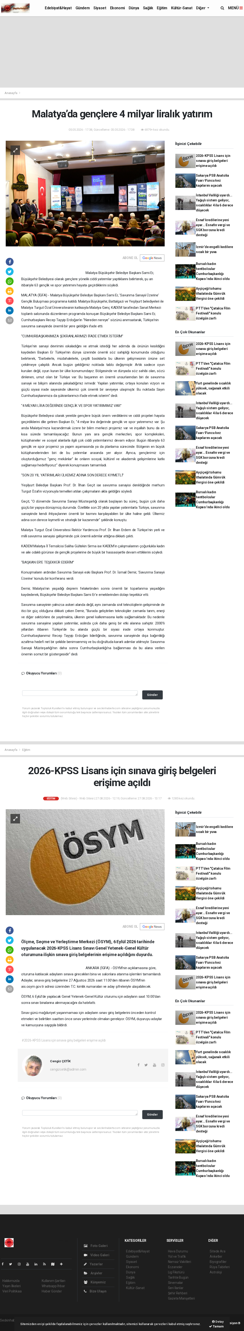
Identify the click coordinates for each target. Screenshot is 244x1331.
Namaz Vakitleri (179, 1262)
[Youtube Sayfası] (29, 1264)
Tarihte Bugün (178, 1277)
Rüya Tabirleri (219, 1267)
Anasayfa (11, 93)
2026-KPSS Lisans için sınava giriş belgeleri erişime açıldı (213, 161)
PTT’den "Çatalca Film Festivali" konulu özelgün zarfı (213, 313)
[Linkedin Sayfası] (38, 1264)
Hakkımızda (11, 1281)
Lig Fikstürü (176, 1272)
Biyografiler (218, 1262)
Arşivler (96, 1273)
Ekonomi (117, 8)
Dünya (134, 8)
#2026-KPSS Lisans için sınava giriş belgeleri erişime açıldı (64, 1040)
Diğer (201, 8)
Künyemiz (98, 1282)
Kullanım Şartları (53, 1281)
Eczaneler (175, 1267)
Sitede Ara (217, 1251)
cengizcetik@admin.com (68, 1069)
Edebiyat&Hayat (58, 8)
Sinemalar (175, 1283)
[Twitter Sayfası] (12, 1264)
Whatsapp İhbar (53, 1286)
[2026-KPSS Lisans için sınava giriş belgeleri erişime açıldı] (85, 862)
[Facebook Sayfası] (4, 1264)
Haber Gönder (52, 1291)
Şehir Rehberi (178, 1293)
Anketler (216, 1256)
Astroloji (216, 1272)
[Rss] (46, 1264)
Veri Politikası (12, 1291)
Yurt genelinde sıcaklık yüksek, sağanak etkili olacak (213, 388)
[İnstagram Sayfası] (21, 1264)
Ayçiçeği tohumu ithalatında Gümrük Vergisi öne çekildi (210, 293)
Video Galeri (99, 1255)
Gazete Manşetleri (181, 1298)
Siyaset (99, 8)
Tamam (218, 1326)
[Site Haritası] (54, 1264)
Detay (219, 1321)
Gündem (83, 8)
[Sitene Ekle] (63, 1264)
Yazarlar (96, 1264)
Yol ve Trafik (177, 1256)
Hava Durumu (178, 1251)
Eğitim (162, 8)
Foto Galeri (99, 1246)
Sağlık (148, 8)
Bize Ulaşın (98, 1291)
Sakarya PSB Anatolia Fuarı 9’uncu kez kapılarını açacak (212, 180)
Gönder (152, 695)
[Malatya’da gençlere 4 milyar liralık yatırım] (85, 193)
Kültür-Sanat (181, 8)
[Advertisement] (122, 52)
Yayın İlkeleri (11, 1286)
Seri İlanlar (175, 1288)
